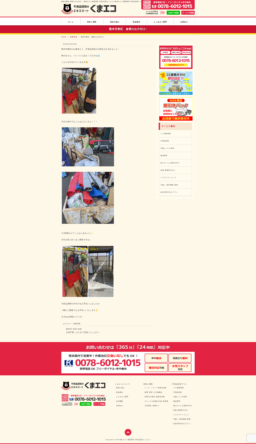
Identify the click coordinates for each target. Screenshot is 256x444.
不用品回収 (164, 141)
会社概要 (119, 401)
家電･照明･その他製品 (153, 392)
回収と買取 (91, 22)
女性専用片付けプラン (169, 192)
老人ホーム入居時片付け (170, 163)
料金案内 (136, 22)
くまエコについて (122, 384)
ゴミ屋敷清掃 (165, 133)
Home (63, 37)
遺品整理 (163, 155)
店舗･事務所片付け (167, 170)
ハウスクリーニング (168, 177)
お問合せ (184, 22)
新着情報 (73, 37)
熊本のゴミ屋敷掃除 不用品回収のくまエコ (135, 439)
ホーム (71, 22)
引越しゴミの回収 (167, 148)
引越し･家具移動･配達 (169, 185)
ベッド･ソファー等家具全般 (155, 388)
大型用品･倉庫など (152, 406)
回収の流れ (114, 22)
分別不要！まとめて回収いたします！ (83, 332)
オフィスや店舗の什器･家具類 (156, 401)
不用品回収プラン (179, 384)
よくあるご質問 (160, 22)
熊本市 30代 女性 (74, 329)
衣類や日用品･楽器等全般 (155, 397)
